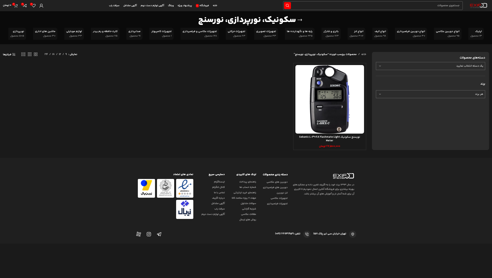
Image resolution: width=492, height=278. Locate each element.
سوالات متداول (248, 203)
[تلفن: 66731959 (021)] (306, 234)
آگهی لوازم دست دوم (213, 214)
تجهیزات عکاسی (279, 198)
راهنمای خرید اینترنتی (245, 193)
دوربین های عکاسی (277, 182)
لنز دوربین (282, 193)
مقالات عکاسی (248, 214)
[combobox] (430, 66)
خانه (363, 54)
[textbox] (430, 66)
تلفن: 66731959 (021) (287, 234)
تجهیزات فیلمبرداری (277, 204)
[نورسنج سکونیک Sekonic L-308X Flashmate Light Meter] (329, 99)
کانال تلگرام (218, 187)
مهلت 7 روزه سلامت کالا (244, 198)
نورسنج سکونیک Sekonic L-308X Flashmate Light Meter (329, 139)
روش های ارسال (247, 220)
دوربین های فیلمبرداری (275, 187)
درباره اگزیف (218, 198)
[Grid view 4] (23, 54)
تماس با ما (219, 193)
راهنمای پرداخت (247, 182)
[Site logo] (478, 5)
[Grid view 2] (36, 54)
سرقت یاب (219, 209)
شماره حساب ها (248, 187)
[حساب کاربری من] (41, 5)
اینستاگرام (219, 182)
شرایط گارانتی (249, 209)
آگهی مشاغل (218, 203)
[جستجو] (287, 5)
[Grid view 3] (30, 54)
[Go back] (300, 20)
